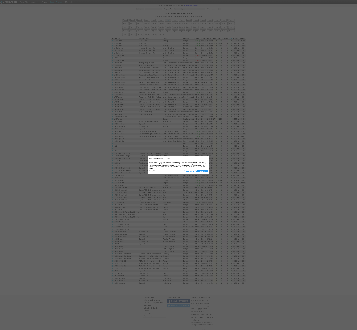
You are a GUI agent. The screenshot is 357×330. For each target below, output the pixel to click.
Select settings (190, 171)
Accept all (202, 171)
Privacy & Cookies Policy (156, 170)
